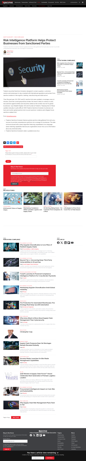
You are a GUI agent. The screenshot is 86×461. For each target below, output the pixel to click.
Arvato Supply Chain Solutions (30, 264)
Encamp (25, 362)
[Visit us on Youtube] (72, 242)
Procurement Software (26, 243)
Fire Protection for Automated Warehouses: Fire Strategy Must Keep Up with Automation (37, 304)
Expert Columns (48, 206)
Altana (24, 407)
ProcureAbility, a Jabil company (31, 249)
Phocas (24, 291)
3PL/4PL (21, 371)
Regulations (26, 206)
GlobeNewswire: (11, 116)
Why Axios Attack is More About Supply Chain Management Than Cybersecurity (36, 319)
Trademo (8, 54)
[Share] (8, 142)
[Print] (4, 142)
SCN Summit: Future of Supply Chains (12, 209)
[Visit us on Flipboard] (69, 242)
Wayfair (25, 393)
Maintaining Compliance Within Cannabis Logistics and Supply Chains (32, 209)
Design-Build (23, 301)
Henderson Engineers (28, 307)
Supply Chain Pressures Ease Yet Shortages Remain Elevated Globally (35, 344)
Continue (50, 458)
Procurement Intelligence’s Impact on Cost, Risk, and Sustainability (37, 390)
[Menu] (82, 2)
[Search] (79, 2)
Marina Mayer (10, 51)
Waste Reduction (24, 356)
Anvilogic (25, 322)
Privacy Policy (33, 181)
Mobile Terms (24, 181)
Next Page (16, 417)
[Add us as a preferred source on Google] (17, 142)
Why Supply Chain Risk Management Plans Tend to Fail (37, 404)
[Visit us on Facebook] (58, 242)
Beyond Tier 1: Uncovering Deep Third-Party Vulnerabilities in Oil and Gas (66, 73)
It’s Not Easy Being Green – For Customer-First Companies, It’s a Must (53, 209)
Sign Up (14, 183)
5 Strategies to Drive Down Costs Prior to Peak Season (72, 208)
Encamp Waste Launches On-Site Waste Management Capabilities (34, 359)
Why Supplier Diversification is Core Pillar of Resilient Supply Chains (65, 64)
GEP (24, 347)
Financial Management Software (28, 272)
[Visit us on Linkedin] (65, 242)
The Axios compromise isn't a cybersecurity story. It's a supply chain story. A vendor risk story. (37, 324)
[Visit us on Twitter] (61, 242)
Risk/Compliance (19, 37)
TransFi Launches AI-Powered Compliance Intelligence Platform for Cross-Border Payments (65, 82)
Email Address (14, 171)
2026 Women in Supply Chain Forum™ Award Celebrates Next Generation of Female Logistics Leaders (37, 376)
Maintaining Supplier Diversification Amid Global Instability (64, 91)
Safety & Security (8, 37)
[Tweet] (14, 142)
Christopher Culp (26, 332)
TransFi (24, 278)
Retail (65, 206)
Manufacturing (24, 341)
